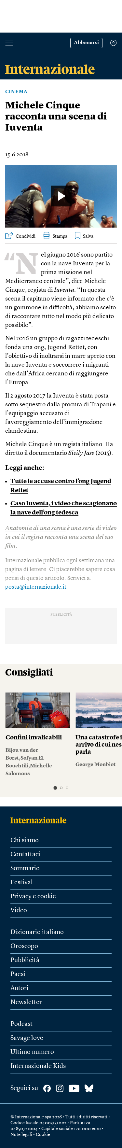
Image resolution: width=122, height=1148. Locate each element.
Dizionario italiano (37, 932)
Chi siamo (24, 840)
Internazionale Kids (38, 1066)
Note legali (21, 1134)
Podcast (21, 1024)
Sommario (25, 868)
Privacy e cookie (33, 896)
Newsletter (26, 1002)
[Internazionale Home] (40, 820)
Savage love (26, 1038)
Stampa (60, 236)
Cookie (43, 1134)
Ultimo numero (32, 1052)
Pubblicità (24, 960)
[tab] (55, 788)
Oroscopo (24, 946)
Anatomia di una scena (35, 528)
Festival (21, 882)
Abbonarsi (86, 43)
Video (18, 910)
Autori (19, 988)
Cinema (16, 92)
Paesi (17, 974)
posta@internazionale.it (35, 587)
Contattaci (25, 854)
